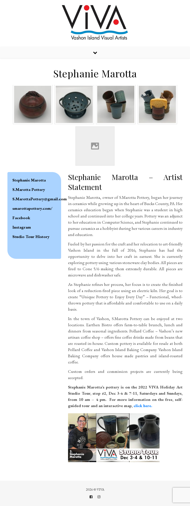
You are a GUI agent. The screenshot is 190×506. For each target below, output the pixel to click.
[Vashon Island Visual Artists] (95, 23)
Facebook (21, 217)
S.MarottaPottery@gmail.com (39, 199)
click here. (143, 405)
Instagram (21, 227)
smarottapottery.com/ (32, 208)
